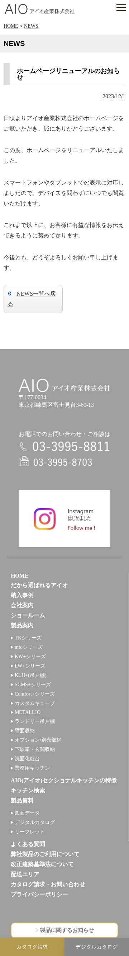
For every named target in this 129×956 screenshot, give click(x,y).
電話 (64, 446)
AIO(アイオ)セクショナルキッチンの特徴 (64, 780)
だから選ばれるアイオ (39, 585)
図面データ (27, 813)
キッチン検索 (28, 790)
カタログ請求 (32, 947)
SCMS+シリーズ (33, 684)
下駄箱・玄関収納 (35, 749)
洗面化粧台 (27, 758)
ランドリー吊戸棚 (35, 721)
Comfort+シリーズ (35, 694)
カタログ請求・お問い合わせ (48, 884)
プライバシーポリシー (39, 894)
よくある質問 (28, 844)
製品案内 (22, 625)
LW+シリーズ (30, 666)
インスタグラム (64, 518)
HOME (11, 26)
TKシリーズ (28, 638)
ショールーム (28, 615)
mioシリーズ (29, 647)
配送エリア (25, 874)
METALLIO (27, 712)
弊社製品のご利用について (45, 854)
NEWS (31, 26)
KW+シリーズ (30, 656)
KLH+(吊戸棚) (31, 675)
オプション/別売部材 (38, 740)
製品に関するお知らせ (67, 930)
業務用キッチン (32, 768)
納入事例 (22, 595)
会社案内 (22, 605)
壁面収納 (25, 730)
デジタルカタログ (35, 822)
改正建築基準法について (42, 864)
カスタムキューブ (35, 703)
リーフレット (30, 831)
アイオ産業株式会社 (39, 9)
